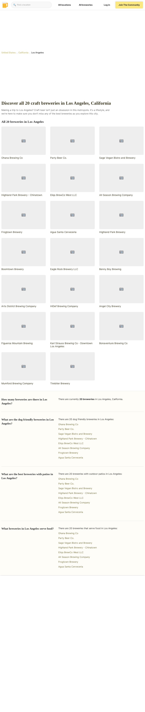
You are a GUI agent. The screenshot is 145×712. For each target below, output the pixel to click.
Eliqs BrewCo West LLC (71, 443)
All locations (64, 5)
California (23, 52)
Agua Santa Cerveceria (70, 457)
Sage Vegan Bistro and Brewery (75, 433)
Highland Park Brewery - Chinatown (77, 438)
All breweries (85, 5)
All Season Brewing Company (74, 448)
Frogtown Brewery (68, 452)
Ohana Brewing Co (68, 424)
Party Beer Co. (66, 429)
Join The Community (129, 5)
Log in (107, 5)
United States (8, 52)
